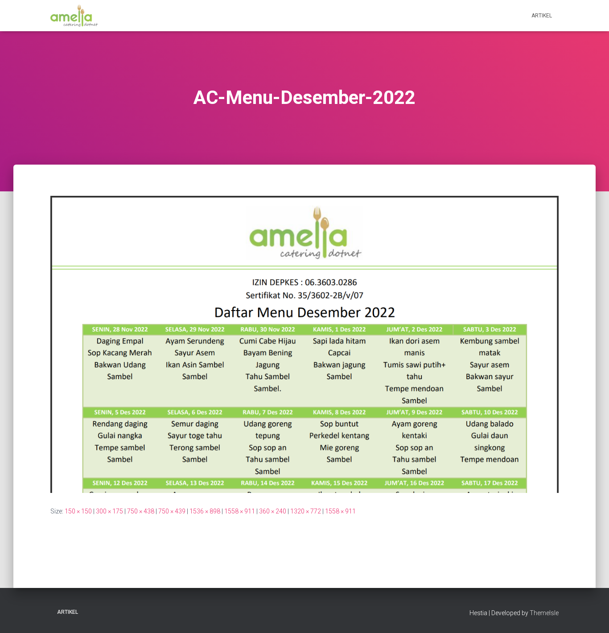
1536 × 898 (204, 511)
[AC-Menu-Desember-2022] (304, 344)
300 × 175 (109, 511)
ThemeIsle (544, 612)
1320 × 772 (305, 511)
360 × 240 (272, 511)
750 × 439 (171, 511)
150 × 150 (78, 511)
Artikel (541, 15)
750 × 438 (140, 511)
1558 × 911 (239, 511)
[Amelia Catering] (74, 15)
